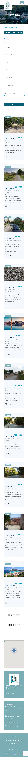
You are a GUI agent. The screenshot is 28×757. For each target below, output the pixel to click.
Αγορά (7, 39)
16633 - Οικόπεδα (10, 139)
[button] (14, 47)
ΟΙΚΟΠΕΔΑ (14, 32)
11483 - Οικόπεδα (9, 287)
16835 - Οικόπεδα (10, 387)
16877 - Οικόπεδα (10, 585)
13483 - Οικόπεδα (10, 486)
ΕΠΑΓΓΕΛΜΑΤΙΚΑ (21, 32)
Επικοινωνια (14, 743)
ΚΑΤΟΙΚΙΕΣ (7, 32)
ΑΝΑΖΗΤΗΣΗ (14, 104)
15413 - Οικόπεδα (9, 238)
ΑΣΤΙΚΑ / (17, 21)
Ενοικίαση (8, 43)
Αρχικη (14, 737)
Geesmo (16, 753)
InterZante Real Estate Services (14, 740)
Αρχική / (12, 21)
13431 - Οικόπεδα (9, 436)
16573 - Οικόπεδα (10, 536)
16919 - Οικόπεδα (9, 188)
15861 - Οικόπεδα (9, 337)
